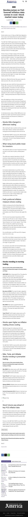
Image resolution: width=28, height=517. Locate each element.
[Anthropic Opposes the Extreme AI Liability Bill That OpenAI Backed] (4, 493)
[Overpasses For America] (11, 2)
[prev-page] (2, 496)
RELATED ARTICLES (6, 461)
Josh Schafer (13, 222)
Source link (4, 446)
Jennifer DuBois (10, 19)
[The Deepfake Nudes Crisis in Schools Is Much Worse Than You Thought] (4, 487)
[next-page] (4, 496)
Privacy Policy (13, 513)
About (4, 513)
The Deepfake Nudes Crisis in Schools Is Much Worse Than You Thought (16, 485)
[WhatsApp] (17, 23)
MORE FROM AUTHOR (16, 461)
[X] (14, 23)
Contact (8, 513)
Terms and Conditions (21, 513)
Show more (4, 429)
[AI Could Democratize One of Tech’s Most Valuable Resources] (4, 467)
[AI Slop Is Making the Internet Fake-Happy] (4, 479)
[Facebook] (11, 23)
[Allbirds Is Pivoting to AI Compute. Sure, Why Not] (4, 473)
